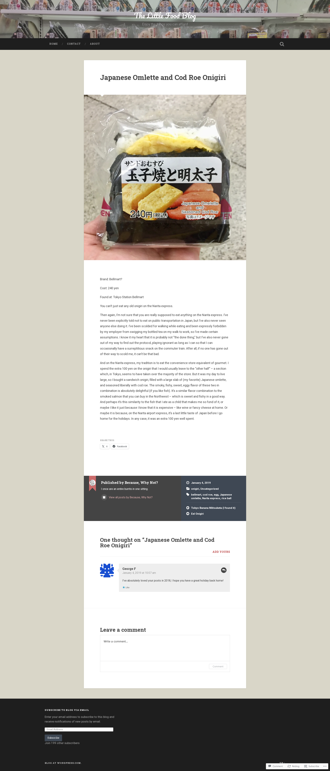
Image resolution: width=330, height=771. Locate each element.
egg (216, 494)
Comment (218, 666)
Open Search (281, 44)
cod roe (207, 494)
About (95, 43)
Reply (224, 570)
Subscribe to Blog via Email (67, 710)
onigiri (195, 488)
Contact (74, 43)
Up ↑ (282, 763)
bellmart (196, 494)
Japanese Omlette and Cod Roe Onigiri (163, 77)
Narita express (211, 498)
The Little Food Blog (165, 15)
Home (53, 43)
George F (129, 569)
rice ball (226, 498)
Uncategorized (209, 488)
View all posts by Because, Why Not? (130, 497)
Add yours (221, 551)
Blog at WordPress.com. (63, 763)
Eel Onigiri (197, 513)
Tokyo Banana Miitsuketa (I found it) (213, 507)
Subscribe (53, 737)
